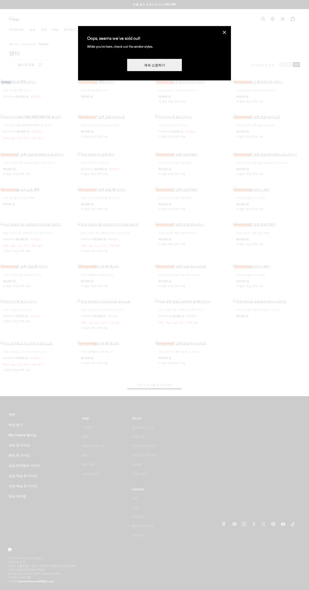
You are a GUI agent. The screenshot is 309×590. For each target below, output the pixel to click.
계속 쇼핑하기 (154, 65)
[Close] (224, 32)
